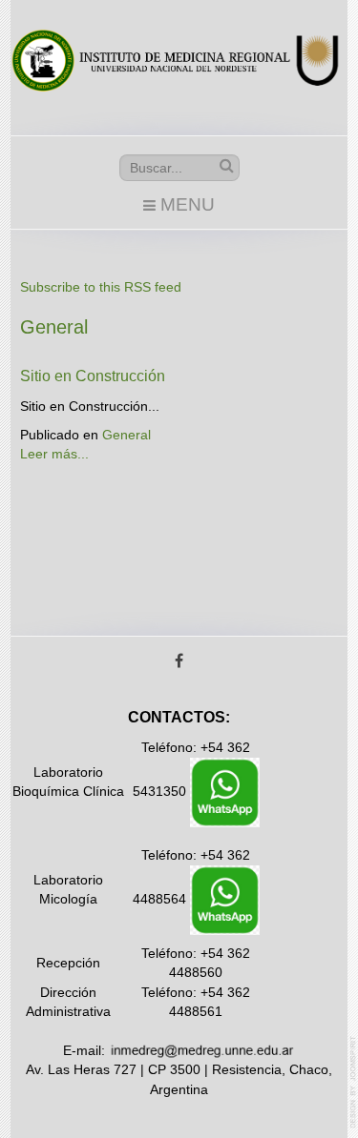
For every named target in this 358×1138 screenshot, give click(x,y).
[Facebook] (179, 662)
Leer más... (54, 454)
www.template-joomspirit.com (354, 1082)
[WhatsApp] (225, 791)
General (126, 435)
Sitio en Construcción (92, 376)
